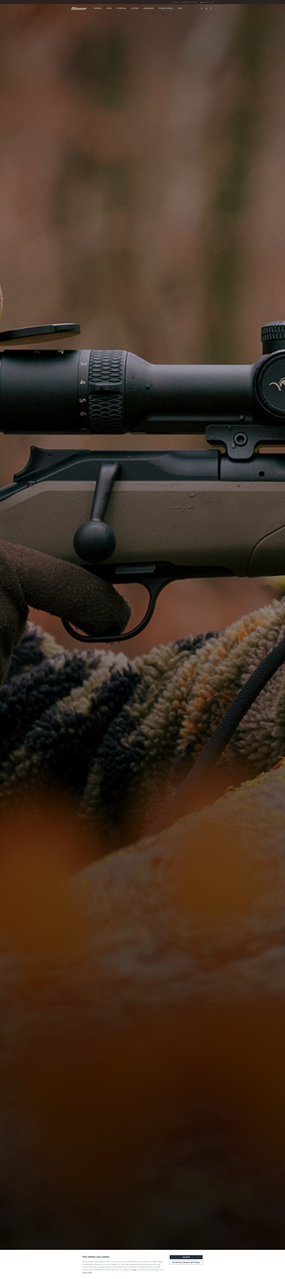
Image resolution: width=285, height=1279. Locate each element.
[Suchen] (202, 8)
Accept (186, 1257)
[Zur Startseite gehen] (79, 8)
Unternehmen (185, 2)
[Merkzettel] (211, 8)
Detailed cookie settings (186, 1263)
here (134, 1270)
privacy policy (87, 1272)
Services (176, 2)
